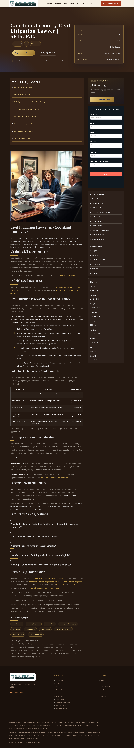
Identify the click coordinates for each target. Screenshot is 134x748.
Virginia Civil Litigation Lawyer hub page (48, 578)
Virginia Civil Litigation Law (22, 87)
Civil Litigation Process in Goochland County (29, 102)
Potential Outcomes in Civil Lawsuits (26, 109)
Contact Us (87, 4)
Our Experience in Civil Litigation (25, 116)
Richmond (93, 313)
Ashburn (93, 295)
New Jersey (93, 330)
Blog (79, 4)
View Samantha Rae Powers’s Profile (54, 478)
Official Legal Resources (22, 94)
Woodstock (93, 347)
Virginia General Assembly (66, 276)
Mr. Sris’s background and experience (45, 588)
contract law (73, 585)
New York (93, 339)
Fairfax (92, 286)
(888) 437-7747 (98, 85)
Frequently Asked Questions (23, 131)
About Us (57, 4)
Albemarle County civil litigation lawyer (42, 582)
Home (49, 4)
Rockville (93, 321)
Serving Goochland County (23, 124)
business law (61, 585)
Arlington (93, 304)
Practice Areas (69, 4)
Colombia (93, 356)
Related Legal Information (22, 138)
